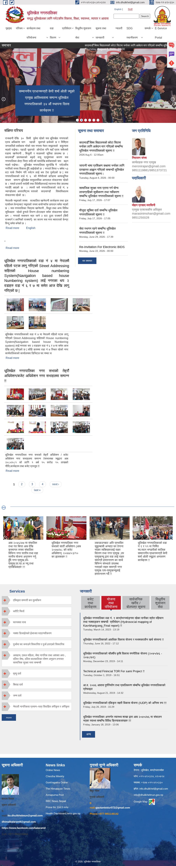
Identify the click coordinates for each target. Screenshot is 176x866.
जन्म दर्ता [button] (17, 695)
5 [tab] (93, 120)
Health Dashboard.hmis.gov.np (63, 813)
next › (55, 484)
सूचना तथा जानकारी (101, 33)
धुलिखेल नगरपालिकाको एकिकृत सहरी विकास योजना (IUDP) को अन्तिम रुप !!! (125, 703)
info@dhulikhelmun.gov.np (148, 794)
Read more (12, 227)
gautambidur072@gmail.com (113, 807)
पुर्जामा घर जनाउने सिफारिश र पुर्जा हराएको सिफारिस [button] (38, 644)
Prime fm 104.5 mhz (58, 807)
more (9, 717)
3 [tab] (85, 120)
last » (37, 490)
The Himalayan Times (58, 788)
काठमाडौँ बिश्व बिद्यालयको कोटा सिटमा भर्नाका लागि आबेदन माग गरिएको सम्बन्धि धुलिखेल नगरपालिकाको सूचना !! (101, 146)
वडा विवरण (53, 33)
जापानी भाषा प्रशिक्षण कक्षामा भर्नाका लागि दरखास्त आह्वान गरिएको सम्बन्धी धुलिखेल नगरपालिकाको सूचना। (101, 169)
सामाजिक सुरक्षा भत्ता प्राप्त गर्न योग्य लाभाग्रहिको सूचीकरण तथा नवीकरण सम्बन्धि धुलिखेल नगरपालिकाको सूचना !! (101, 192)
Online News (53, 770)
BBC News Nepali (56, 801)
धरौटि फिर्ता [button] (18, 611)
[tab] (37, 600)
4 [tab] (89, 120)
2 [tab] (81, 120)
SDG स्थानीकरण (132, 33)
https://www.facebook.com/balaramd (24, 827)
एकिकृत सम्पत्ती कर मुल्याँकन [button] (27, 600)
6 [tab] (98, 120)
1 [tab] (77, 120)
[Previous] (3, 99)
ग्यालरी (119, 28)
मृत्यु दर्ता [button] (17, 673)
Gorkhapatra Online (57, 782)
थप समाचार (87, 260)
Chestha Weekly (55, 776)
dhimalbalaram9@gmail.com (19, 821)
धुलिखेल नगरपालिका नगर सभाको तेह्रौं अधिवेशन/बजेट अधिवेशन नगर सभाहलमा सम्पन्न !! (36, 376)
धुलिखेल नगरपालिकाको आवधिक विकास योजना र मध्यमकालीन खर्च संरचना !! (123, 639)
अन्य (88, 734)
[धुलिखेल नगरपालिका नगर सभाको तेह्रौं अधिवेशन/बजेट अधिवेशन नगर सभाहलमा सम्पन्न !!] (15, 394)
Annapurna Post (55, 794)
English (118, 9)
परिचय (19, 28)
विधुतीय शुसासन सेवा (83, 33)
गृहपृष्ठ (9, 28)
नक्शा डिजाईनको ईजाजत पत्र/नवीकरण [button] (32, 633)
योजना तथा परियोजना (111, 603)
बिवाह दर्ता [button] (18, 684)
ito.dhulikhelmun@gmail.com (25, 815)
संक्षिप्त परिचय (13, 130)
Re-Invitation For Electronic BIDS (102, 247)
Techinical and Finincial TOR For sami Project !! (114, 671)
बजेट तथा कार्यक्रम (90, 603)
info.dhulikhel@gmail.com (153, 788)
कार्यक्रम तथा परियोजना (33, 33)
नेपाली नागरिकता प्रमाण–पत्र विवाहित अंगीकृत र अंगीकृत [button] (41, 706)
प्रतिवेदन (66, 28)
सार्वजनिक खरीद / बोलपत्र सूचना (135, 603)
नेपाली (130, 9)
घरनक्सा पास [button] (19, 622)
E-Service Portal (161, 33)
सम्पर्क (148, 28)
